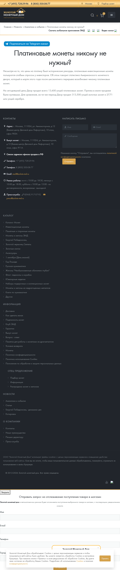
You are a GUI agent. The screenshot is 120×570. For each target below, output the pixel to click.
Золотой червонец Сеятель (18, 244)
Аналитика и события (16, 400)
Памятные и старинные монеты (20, 231)
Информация (12, 304)
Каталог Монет (13, 222)
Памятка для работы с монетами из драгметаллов (30, 341)
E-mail (2, 525)
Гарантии (10, 328)
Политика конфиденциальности (20, 354)
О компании (11, 421)
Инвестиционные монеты (17, 226)
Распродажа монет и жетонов (24, 386)
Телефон (4, 539)
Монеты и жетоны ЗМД (17, 235)
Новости (9, 393)
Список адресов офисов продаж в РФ (25, 154)
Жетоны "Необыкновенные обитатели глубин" (28, 270)
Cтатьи (9, 405)
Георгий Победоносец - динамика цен (23, 409)
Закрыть (5, 492)
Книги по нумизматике (16, 292)
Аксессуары (11, 252)
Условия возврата (14, 345)
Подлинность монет (15, 319)
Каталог (8, 215)
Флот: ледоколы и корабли (19, 274)
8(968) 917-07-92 (32, 194)
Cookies (79, 561)
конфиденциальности (18, 563)
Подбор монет (17, 377)
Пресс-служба (12, 441)
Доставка (10, 310)
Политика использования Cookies (21, 359)
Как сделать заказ (14, 315)
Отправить (69, 161)
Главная (7, 26)
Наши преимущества (15, 432)
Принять (105, 558)
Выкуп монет (12, 332)
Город (3, 552)
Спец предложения (20, 370)
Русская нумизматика (16, 266)
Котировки (11, 413)
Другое (9, 296)
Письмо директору (14, 437)
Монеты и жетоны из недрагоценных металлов (28, 287)
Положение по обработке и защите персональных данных (33, 363)
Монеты (9, 350)
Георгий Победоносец (16, 239)
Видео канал (108, 30)
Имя (2, 511)
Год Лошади (11, 261)
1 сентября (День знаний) (17, 257)
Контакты (10, 428)
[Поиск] (92, 15)
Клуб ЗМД (11, 324)
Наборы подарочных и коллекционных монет (27, 283)
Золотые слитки (13, 248)
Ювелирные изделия (15, 279)
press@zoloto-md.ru (15, 198)
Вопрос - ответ (12, 337)
